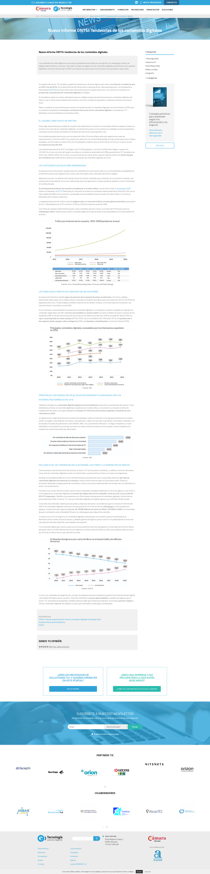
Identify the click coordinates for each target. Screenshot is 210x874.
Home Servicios (43, 849)
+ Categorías (151, 78)
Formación (123, 10)
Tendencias (74, 852)
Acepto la (106, 734)
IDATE (41, 625)
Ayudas (40, 860)
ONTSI (52, 90)
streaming (120, 188)
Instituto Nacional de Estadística (52, 622)
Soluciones (167, 10)
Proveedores (137, 10)
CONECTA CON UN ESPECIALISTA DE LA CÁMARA (137, 689)
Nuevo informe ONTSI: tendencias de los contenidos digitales (111, 16)
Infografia (149, 73)
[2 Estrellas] (42, 647)
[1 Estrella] (40, 647)
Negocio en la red (82, 16)
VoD (129, 188)
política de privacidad (110, 734)
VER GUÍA (160, 145)
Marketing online (152, 66)
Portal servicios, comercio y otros (53, 16)
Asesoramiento (107, 10)
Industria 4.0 (150, 62)
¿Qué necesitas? (76, 849)
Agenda (73, 860)
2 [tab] (107, 827)
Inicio (37, 16)
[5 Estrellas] (47, 647)
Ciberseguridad (151, 58)
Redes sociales (151, 69)
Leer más (148, 872)
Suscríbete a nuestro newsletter (53, 2)
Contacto (41, 864)
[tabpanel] (23, 768)
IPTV (60, 191)
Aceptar (139, 872)
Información (89, 10)
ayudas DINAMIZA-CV (78, 864)
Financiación (152, 10)
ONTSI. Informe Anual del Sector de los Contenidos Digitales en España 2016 (70, 619)
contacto (171, 2)
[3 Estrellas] (44, 647)
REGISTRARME (73, 689)
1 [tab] (105, 787)
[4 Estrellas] (46, 647)
